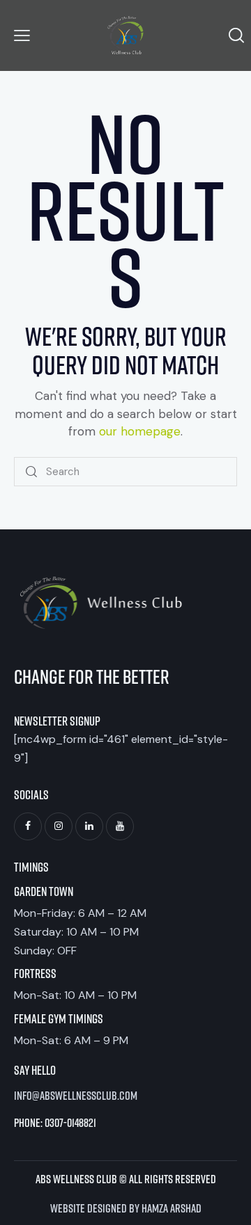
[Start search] (32, 472)
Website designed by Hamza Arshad (125, 1207)
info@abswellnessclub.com (75, 1095)
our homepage (140, 431)
